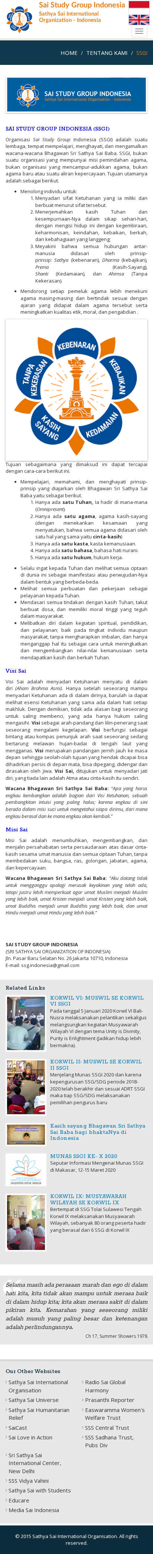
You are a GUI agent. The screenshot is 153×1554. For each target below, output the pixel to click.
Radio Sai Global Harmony (105, 1385)
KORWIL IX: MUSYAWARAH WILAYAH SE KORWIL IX (88, 1200)
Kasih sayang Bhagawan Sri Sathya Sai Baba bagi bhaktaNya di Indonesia (97, 1132)
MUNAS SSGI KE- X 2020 (83, 1156)
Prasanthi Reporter (109, 1399)
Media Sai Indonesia (34, 1510)
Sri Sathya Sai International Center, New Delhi (35, 1463)
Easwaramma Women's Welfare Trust (115, 1413)
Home (69, 52)
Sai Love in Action (30, 1437)
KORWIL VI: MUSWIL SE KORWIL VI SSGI (97, 1001)
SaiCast (18, 1427)
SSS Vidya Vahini (29, 1480)
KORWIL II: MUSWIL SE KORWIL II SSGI (96, 1065)
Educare (19, 1500)
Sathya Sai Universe (34, 1399)
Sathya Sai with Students (40, 1490)
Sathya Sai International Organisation (38, 1385)
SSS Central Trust (107, 1427)
